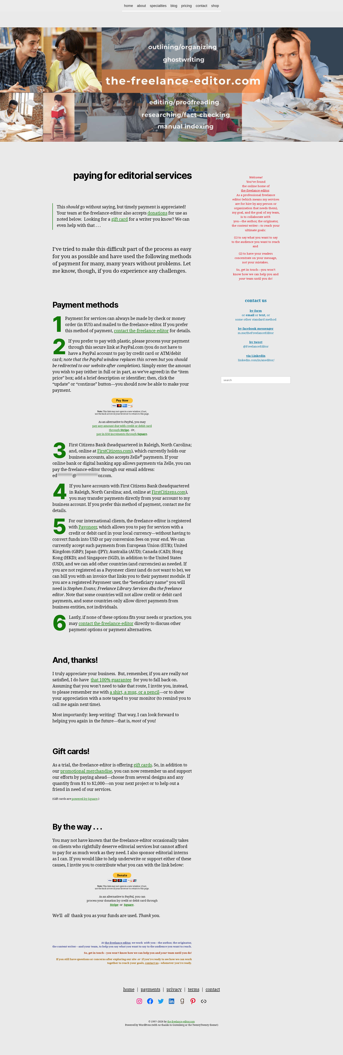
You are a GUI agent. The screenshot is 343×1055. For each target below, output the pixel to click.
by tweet (255, 342)
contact (201, 6)
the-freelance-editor (117, 942)
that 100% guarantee (111, 680)
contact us (151, 963)
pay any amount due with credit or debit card (122, 426)
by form (256, 311)
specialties (158, 6)
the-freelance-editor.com (181, 1021)
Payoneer (88, 527)
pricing (186, 6)
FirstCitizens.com (114, 451)
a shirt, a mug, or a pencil (134, 692)
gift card (119, 219)
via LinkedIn (255, 356)
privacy (174, 989)
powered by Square (84, 799)
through (119, 430)
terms (193, 989)
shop (215, 6)
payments (150, 989)
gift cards (143, 765)
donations (157, 213)
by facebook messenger (256, 329)
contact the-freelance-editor (141, 331)
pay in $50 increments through (121, 434)
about (141, 6)
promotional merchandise (86, 771)
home (128, 6)
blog (174, 6)
